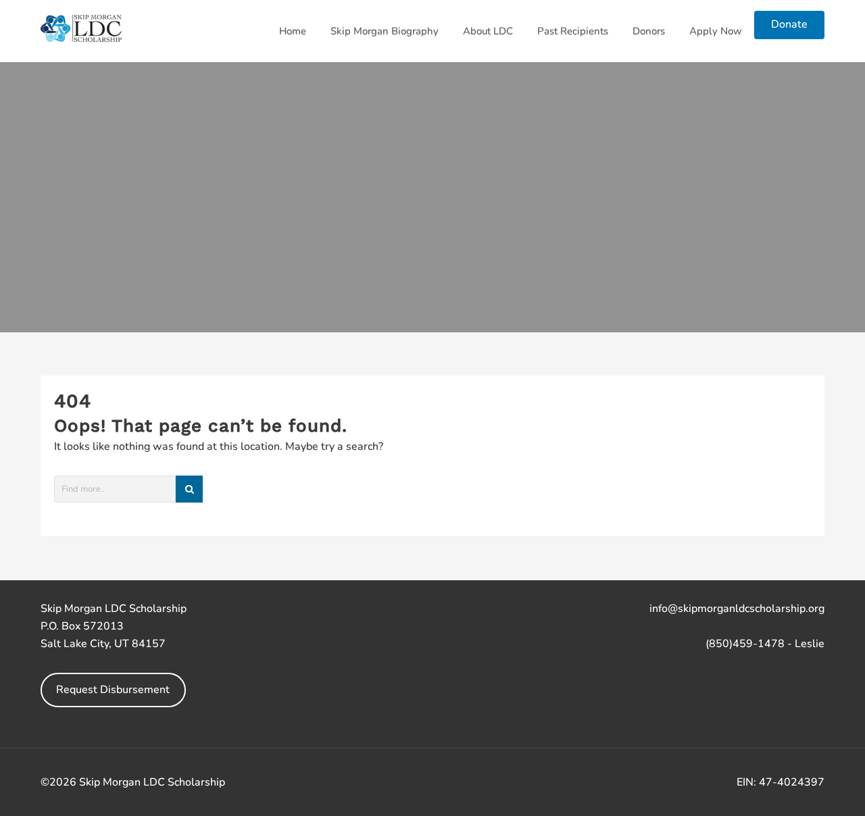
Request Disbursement (113, 689)
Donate (789, 24)
